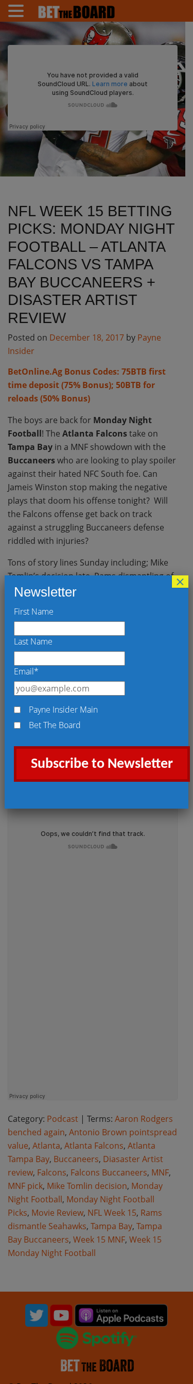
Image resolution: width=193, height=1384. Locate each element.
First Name (34, 611)
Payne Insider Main (63, 709)
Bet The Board (55, 725)
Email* (26, 671)
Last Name (33, 641)
